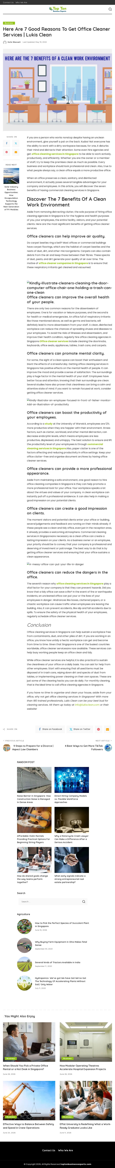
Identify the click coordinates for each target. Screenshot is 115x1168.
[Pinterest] (6, 152)
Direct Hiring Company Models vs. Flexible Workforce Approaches (71, 799)
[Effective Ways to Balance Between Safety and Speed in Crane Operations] (29, 1100)
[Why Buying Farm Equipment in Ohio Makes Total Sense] (24, 945)
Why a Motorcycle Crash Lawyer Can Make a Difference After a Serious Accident (71, 839)
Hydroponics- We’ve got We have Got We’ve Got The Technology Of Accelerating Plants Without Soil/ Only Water (60, 981)
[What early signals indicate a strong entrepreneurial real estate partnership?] (72, 860)
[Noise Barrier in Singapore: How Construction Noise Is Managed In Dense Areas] (34, 780)
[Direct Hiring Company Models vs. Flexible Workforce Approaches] (72, 780)
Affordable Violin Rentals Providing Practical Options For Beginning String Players (33, 839)
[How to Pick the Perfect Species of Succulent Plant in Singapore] (24, 926)
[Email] (15, 152)
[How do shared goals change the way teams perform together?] (34, 860)
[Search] (110, 9)
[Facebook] (6, 143)
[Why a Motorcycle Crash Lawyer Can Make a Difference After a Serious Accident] (72, 820)
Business (9, 23)
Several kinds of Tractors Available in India (57, 962)
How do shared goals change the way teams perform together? (32, 879)
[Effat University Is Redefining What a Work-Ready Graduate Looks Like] (86, 1100)
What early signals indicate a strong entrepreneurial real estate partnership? (70, 879)
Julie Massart (14, 42)
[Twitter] (15, 143)
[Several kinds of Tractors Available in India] (24, 964)
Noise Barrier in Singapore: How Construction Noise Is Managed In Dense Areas (34, 799)
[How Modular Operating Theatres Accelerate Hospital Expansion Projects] (86, 1042)
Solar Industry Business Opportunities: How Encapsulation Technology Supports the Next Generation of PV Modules (11, 198)
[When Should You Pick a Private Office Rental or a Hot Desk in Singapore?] (29, 1042)
